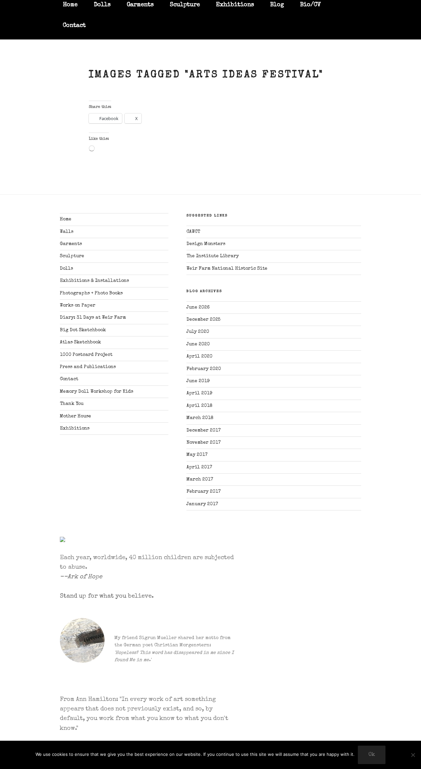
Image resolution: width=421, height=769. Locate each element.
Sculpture (72, 256)
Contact (74, 26)
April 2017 (199, 467)
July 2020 (197, 332)
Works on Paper (77, 305)
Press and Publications (88, 367)
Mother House (75, 416)
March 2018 (199, 418)
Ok (371, 754)
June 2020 (198, 344)
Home (65, 219)
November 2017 (203, 442)
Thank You (72, 404)
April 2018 (199, 406)
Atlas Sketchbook (80, 342)
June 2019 (198, 381)
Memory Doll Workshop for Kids (96, 391)
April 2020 (199, 356)
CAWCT (193, 232)
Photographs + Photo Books (91, 293)
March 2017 (199, 479)
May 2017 (197, 455)
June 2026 (198, 307)
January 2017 (202, 504)
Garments (71, 244)
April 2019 (199, 393)
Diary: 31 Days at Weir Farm (93, 317)
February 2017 (203, 491)
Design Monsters (205, 244)
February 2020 (203, 369)
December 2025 (203, 319)
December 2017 (203, 430)
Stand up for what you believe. (107, 596)
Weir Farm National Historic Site (226, 268)
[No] (412, 755)
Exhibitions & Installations (94, 281)
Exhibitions (74, 428)
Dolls (66, 268)
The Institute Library (212, 256)
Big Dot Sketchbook (83, 330)
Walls (66, 232)
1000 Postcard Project (86, 355)
